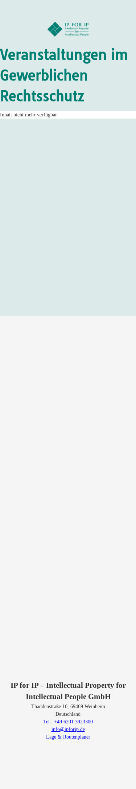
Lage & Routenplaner (68, 737)
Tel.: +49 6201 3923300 (68, 721)
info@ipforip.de (68, 729)
